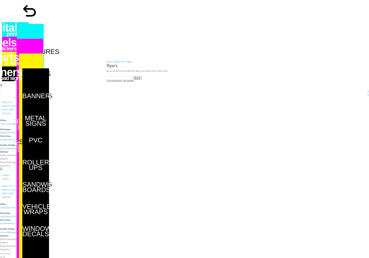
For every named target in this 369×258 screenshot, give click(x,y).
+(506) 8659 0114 (8, 132)
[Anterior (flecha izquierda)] (1, 257)
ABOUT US (7, 102)
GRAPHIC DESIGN (10, 106)
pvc (36, 140)
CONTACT (6, 113)
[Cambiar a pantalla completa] (7, 253)
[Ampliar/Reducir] (10, 253)
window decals (36, 231)
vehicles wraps (38, 209)
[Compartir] (4, 253)
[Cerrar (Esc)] (1, 253)
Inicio (109, 61)
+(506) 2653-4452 (8, 123)
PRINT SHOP (8, 109)
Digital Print (119, 61)
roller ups (35, 164)
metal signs (36, 120)
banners (38, 96)
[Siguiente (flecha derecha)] (4, 257)
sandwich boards (40, 187)
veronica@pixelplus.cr (10, 148)
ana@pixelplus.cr (8, 139)
